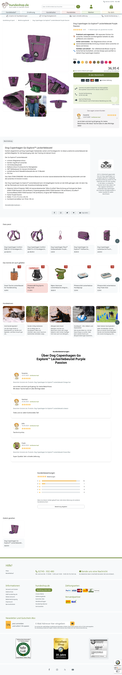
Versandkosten (115, 71)
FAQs (7, 571)
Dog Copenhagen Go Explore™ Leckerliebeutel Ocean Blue (52, 452)
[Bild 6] (35, 106)
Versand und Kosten (12, 589)
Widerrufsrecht (10, 597)
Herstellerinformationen (12, 205)
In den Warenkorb (96, 75)
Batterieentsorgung (12, 599)
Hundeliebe (71, 12)
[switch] (118, 671)
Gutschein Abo (40, 599)
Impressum (9, 602)
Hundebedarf (11, 12)
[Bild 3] (35, 83)
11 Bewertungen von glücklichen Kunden (100, 29)
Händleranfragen (41, 601)
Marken (91, 12)
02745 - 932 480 (46, 571)
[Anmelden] (91, 7)
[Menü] (121, 660)
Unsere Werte (40, 594)
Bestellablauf (10, 573)
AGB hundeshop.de (11, 594)
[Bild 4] (58, 83)
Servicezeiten (39, 606)
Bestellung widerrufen (44, 590)
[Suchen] (78, 6)
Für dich (111, 12)
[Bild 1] (36, 47)
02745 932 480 (83, 95)
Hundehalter (51, 12)
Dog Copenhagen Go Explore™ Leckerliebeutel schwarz (51, 408)
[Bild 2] (13, 81)
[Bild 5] (13, 100)
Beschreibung (8, 141)
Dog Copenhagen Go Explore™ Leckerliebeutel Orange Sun (52, 382)
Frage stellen (85, 213)
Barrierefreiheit (10, 604)
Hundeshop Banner (41, 604)
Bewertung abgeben (61, 506)
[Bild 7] (58, 103)
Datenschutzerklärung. (81, 628)
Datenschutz (9, 592)
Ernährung (31, 12)
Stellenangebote (40, 596)
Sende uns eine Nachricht (95, 571)
